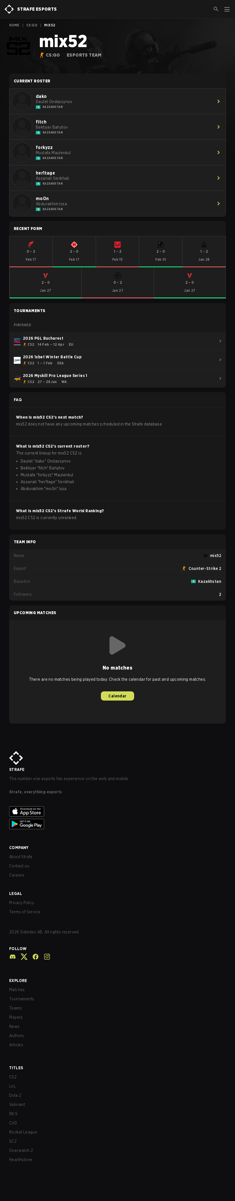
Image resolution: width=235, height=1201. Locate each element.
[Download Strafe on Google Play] (117, 824)
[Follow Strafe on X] (22, 956)
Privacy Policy (21, 902)
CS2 (13, 1077)
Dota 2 (15, 1095)
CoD (13, 1123)
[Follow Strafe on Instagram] (44, 956)
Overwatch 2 (21, 1150)
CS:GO (31, 25)
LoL (12, 1086)
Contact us (19, 866)
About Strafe (21, 856)
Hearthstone (20, 1159)
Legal (15, 893)
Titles (16, 1067)
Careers (16, 875)
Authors (16, 1035)
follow (18, 948)
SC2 (13, 1141)
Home (14, 25)
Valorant (17, 1104)
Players (16, 1017)
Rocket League (23, 1132)
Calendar (117, 696)
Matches (17, 989)
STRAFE (16, 769)
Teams (15, 1008)
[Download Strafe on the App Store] (117, 811)
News (14, 1026)
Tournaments (21, 999)
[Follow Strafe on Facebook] (33, 956)
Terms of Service (24, 912)
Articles (16, 1045)
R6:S (13, 1113)
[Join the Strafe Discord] (12, 956)
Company (19, 847)
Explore (18, 980)
